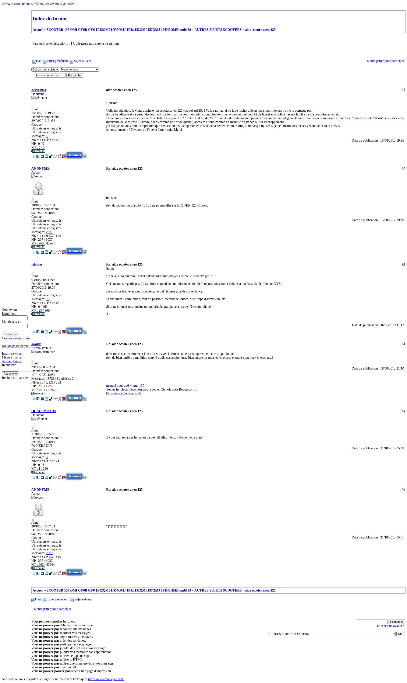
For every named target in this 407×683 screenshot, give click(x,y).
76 (47, 299)
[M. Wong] (64, 155)
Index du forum (50, 18)
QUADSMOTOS (43, 411)
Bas (38, 61)
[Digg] (55, 155)
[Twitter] (33, 155)
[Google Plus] (42, 155)
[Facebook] (38, 155)
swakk (36, 344)
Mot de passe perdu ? (16, 346)
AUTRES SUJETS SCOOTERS (218, 29)
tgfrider (36, 264)
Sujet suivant (82, 61)
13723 (50, 378)
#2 (403, 168)
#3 (403, 264)
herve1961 (38, 90)
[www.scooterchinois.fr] (19, 4)
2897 (49, 232)
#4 (403, 344)
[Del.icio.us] (50, 155)
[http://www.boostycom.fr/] (55, 4)
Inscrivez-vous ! (12, 353)
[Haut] (85, 155)
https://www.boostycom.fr (123, 393)
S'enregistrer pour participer (385, 61)
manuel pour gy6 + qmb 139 (125, 385)
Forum (17, 361)
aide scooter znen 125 (260, 29)
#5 (403, 411)
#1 (403, 89)
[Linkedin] (46, 155)
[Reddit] (59, 155)
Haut (38, 599)
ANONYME (40, 168)
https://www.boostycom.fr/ (106, 679)
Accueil (7, 361)
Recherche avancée (15, 377)
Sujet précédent (57, 61)
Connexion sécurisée (16, 338)
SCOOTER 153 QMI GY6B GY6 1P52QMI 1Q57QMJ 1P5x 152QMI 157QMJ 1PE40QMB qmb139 (119, 29)
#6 (403, 489)
